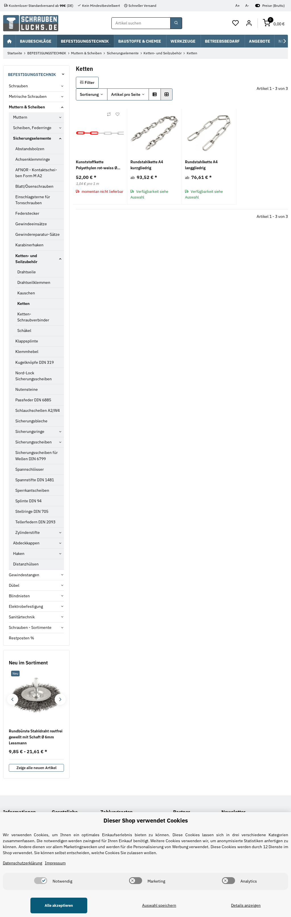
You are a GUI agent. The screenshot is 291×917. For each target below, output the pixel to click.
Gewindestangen (24, 574)
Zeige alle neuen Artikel (36, 767)
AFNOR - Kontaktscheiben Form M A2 (36, 172)
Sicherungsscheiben (33, 442)
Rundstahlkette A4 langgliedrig (201, 164)
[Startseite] (9, 41)
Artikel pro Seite (125, 94)
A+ (237, 5)
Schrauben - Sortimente (30, 627)
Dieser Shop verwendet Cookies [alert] (145, 820)
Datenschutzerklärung (22, 863)
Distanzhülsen (26, 564)
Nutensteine (26, 389)
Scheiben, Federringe (32, 127)
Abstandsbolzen (29, 148)
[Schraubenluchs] (30, 23)
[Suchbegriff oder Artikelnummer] (176, 23)
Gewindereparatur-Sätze (37, 234)
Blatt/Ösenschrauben (34, 186)
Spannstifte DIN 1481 (34, 479)
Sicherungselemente (32, 138)
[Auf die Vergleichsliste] (109, 114)
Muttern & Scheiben (27, 107)
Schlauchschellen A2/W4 (37, 410)
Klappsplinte (26, 341)
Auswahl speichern (159, 905)
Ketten (23, 303)
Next (60, 699)
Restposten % (21, 638)
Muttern (20, 117)
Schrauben (18, 85)
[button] (235, 23)
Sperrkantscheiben (32, 490)
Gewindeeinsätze (31, 223)
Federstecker (27, 213)
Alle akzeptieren (59, 905)
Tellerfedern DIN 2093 (35, 521)
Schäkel (24, 330)
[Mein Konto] (248, 23)
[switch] (40, 880)
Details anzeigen (246, 905)
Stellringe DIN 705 (31, 511)
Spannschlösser (29, 469)
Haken (18, 553)
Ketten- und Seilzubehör (26, 258)
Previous (12, 699)
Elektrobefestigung (26, 606)
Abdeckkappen (26, 543)
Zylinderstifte (27, 532)
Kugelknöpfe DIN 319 (34, 362)
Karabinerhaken (29, 244)
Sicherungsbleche (31, 421)
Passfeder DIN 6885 (33, 399)
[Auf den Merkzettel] (117, 114)
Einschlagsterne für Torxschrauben (32, 199)
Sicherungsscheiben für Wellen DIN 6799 (36, 455)
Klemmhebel (26, 351)
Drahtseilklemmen (33, 282)
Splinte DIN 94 (28, 500)
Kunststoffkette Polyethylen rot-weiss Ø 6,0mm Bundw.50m (96, 165)
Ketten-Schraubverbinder (33, 317)
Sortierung (89, 94)
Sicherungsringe (29, 431)
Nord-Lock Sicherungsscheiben (33, 375)
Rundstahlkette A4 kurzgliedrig (146, 164)
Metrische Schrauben (28, 96)
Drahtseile (26, 271)
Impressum (55, 863)
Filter (89, 82)
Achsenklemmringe (32, 159)
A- (247, 5)
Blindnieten (19, 595)
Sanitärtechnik (22, 616)
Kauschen (26, 293)
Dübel (14, 585)
